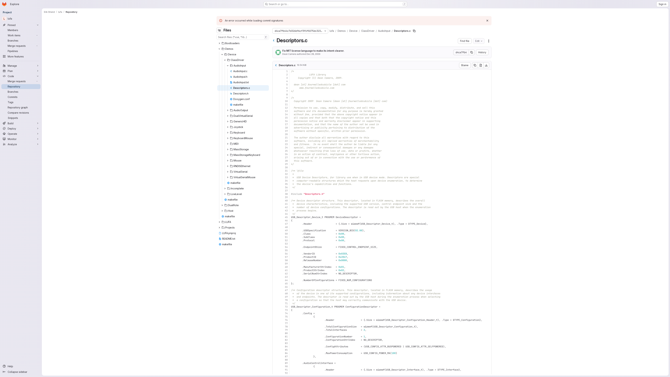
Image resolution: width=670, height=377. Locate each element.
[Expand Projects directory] (219, 228)
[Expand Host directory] (222, 211)
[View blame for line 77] (275, 323)
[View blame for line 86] (275, 353)
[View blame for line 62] (275, 273)
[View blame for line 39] (275, 197)
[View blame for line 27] (275, 157)
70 (286, 300)
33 (286, 177)
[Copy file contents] (475, 65)
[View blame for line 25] (275, 151)
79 (286, 329)
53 (286, 243)
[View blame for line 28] (275, 160)
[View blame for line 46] (275, 220)
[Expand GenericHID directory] (228, 121)
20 (286, 134)
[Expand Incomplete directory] (225, 188)
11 (286, 104)
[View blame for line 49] (275, 230)
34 (286, 180)
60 (286, 266)
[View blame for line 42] (275, 207)
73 (286, 310)
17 (286, 124)
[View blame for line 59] (275, 263)
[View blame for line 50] (275, 233)
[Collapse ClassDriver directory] (225, 60)
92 (286, 373)
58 (286, 260)
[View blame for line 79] (275, 330)
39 (286, 197)
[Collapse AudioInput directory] (228, 66)
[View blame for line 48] (275, 227)
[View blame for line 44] (275, 214)
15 (286, 117)
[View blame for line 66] (275, 287)
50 (286, 233)
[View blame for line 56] (275, 253)
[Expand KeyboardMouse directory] (228, 138)
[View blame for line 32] (275, 174)
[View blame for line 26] (275, 154)
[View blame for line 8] (275, 94)
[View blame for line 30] (275, 167)
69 (286, 296)
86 (286, 353)
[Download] (486, 65)
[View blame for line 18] (275, 127)
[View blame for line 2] (275, 74)
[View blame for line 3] (275, 78)
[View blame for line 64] (275, 280)
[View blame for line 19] (275, 131)
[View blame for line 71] (275, 303)
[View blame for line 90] (275, 366)
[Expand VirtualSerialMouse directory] (228, 177)
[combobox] (243, 37)
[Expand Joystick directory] (228, 127)
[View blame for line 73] (275, 310)
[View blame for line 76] (275, 320)
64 (286, 280)
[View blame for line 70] (275, 300)
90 (286, 366)
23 (286, 144)
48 (286, 227)
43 (286, 210)
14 (286, 114)
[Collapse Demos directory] (219, 49)
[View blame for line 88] (275, 359)
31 (286, 170)
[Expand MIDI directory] (228, 144)
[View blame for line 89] (275, 363)
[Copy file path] (414, 31)
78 (286, 326)
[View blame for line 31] (275, 170)
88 (286, 359)
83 (286, 343)
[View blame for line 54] (275, 247)
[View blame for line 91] (275, 369)
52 (286, 240)
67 (286, 290)
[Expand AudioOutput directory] (228, 110)
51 (286, 237)
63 (286, 276)
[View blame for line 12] (275, 107)
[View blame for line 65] (275, 283)
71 (286, 303)
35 (286, 184)
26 (286, 154)
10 (286, 101)
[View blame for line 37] (275, 190)
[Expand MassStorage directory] (228, 149)
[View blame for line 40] (275, 200)
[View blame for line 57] (275, 257)
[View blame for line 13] (275, 111)
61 (286, 270)
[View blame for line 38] (275, 194)
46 (286, 220)
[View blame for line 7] (275, 91)
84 (286, 346)
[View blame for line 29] (275, 164)
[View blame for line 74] (275, 313)
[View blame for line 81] (275, 336)
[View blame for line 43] (275, 210)
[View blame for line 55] (275, 250)
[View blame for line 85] (275, 350)
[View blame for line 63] (275, 277)
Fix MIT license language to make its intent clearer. (313, 50)
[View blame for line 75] (275, 316)
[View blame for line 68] (275, 293)
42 (286, 207)
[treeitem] (243, 43)
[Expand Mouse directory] (228, 160)
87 (286, 356)
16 (286, 121)
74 (286, 313)
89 (286, 363)
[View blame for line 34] (275, 180)
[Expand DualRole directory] (222, 205)
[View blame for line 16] (275, 121)
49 (286, 230)
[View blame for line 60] (275, 267)
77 (286, 323)
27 (286, 157)
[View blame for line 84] (275, 346)
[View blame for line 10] (275, 101)
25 (286, 150)
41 (286, 203)
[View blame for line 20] (275, 134)
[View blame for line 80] (275, 333)
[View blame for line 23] (275, 144)
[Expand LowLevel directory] (225, 194)
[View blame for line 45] (275, 217)
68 (286, 293)
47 (286, 223)
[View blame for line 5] (275, 84)
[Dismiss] (487, 21)
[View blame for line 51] (275, 237)
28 (286, 160)
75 (286, 316)
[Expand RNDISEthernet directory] (228, 166)
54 (286, 247)
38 (286, 194)
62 (286, 273)
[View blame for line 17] (275, 124)
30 (286, 167)
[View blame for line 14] (275, 114)
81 (286, 336)
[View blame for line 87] (275, 356)
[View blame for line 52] (275, 240)
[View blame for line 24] (275, 147)
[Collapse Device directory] (222, 54)
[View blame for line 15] (275, 117)
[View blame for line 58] (275, 260)
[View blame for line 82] (275, 340)
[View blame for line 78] (275, 326)
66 (286, 286)
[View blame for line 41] (275, 204)
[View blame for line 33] (275, 177)
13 (286, 111)
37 (286, 190)
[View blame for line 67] (275, 290)
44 (286, 213)
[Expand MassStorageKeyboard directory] (228, 155)
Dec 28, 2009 (313, 54)
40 (286, 200)
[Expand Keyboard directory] (228, 133)
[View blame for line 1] (275, 71)
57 (286, 257)
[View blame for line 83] (275, 343)
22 (286, 140)
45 (286, 217)
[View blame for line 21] (275, 137)
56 (286, 253)
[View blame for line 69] (275, 296)
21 (286, 137)
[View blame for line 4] (275, 81)
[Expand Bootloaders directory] (219, 43)
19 (286, 131)
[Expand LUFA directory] (219, 222)
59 (286, 263)
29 (286, 164)
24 (286, 147)
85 (286, 349)
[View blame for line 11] (275, 104)
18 (286, 127)
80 (286, 333)
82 (286, 339)
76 (286, 320)
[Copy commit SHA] (472, 52)
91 (286, 369)
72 (286, 306)
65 (286, 283)
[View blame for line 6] (275, 88)
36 (286, 187)
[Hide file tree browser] (219, 30)
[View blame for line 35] (275, 184)
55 (286, 250)
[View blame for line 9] (275, 97)
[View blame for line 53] (275, 243)
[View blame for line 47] (275, 224)
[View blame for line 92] (275, 373)
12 (286, 107)
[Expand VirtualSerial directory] (228, 172)
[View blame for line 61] (275, 270)
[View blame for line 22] (275, 141)
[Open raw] (480, 65)
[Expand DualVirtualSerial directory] (228, 116)
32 (286, 174)
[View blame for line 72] (275, 306)
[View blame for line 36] (275, 187)
